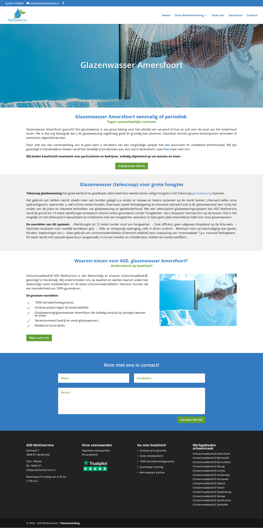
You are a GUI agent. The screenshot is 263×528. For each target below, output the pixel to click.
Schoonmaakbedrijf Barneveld (211, 457)
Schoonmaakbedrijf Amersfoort (211, 453)
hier (166, 149)
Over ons (218, 15)
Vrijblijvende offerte (131, 166)
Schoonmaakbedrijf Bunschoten (212, 462)
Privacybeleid (90, 454)
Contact (252, 15)
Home (166, 15)
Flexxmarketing (70, 523)
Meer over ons (39, 338)
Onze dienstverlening (189, 15)
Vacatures (235, 15)
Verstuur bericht (191, 420)
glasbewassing (202, 193)
